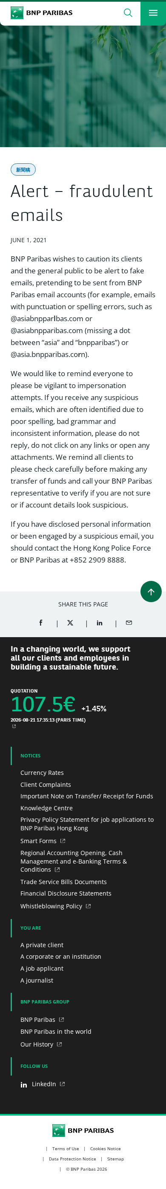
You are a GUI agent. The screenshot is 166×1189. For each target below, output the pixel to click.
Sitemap (115, 1159)
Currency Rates (42, 772)
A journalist (36, 980)
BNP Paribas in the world (56, 1031)
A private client (41, 945)
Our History (37, 1044)
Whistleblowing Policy (52, 906)
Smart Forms (39, 841)
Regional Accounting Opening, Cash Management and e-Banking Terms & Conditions (73, 861)
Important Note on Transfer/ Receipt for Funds (86, 796)
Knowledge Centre (46, 808)
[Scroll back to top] (151, 591)
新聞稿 (23, 169)
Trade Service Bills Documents (63, 882)
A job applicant (41, 968)
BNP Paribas (38, 1019)
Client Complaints (45, 784)
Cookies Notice (105, 1148)
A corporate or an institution (60, 956)
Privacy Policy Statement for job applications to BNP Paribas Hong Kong (87, 823)
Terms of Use (65, 1148)
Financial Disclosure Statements (66, 893)
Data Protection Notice (72, 1159)
